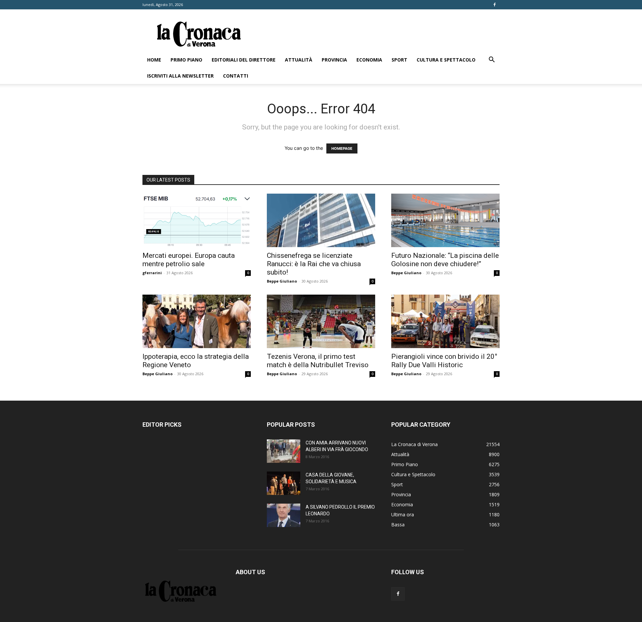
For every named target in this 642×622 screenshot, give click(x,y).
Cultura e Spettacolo (446, 60)
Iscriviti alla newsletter (180, 76)
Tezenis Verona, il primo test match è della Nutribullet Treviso (317, 360)
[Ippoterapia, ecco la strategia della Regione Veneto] (196, 321)
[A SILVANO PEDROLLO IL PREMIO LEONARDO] (283, 515)
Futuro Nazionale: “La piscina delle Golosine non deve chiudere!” (445, 259)
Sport (399, 60)
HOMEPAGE (341, 148)
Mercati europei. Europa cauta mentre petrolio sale (188, 259)
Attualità (298, 60)
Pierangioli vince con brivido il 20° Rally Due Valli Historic (444, 360)
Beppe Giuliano (282, 281)
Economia (369, 60)
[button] (492, 60)
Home (154, 60)
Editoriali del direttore (244, 60)
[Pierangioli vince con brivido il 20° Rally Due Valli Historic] (445, 321)
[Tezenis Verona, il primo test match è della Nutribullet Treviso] (321, 321)
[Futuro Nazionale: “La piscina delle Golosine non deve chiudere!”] (445, 220)
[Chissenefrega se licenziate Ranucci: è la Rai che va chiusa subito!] (321, 220)
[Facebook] (495, 4)
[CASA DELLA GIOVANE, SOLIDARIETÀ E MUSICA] (283, 483)
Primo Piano (186, 60)
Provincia (334, 60)
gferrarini (152, 272)
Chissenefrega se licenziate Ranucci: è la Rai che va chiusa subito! (314, 263)
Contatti (235, 76)
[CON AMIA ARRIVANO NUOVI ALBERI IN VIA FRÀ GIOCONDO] (283, 451)
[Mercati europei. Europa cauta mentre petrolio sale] (196, 220)
